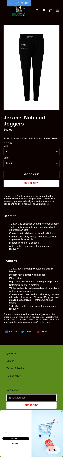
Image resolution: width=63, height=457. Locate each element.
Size (6, 146)
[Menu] (57, 10)
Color (6, 158)
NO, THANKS (16, 443)
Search (10, 360)
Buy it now (31, 183)
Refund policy (13, 376)
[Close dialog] (61, 412)
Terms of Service (15, 368)
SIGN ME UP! (16, 438)
